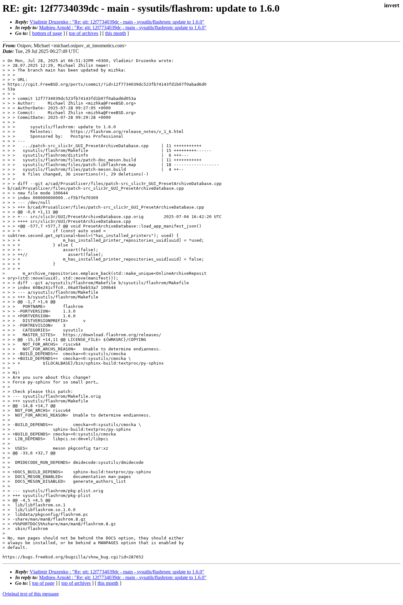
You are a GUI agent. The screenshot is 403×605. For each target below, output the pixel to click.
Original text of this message (31, 593)
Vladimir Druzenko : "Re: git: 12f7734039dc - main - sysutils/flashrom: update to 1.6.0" (117, 22)
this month (115, 33)
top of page (43, 583)
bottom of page (47, 33)
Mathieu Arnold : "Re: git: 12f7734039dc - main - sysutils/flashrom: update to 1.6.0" (123, 27)
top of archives (83, 33)
